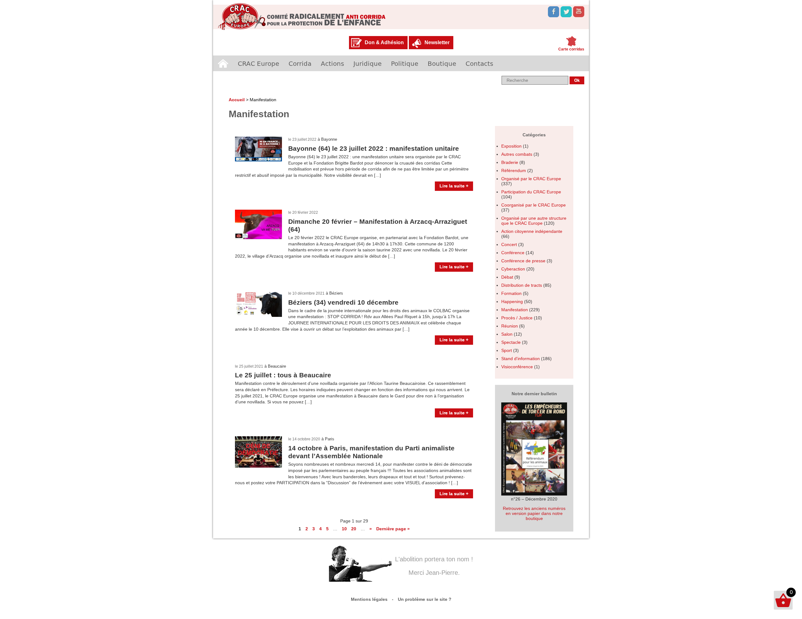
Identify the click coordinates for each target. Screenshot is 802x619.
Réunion (509, 325)
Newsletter (437, 42)
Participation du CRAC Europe (531, 191)
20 (353, 528)
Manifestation (514, 309)
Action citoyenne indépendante (531, 231)
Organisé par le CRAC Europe (531, 178)
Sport (506, 350)
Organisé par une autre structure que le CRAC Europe (533, 221)
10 (344, 528)
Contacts (479, 63)
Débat (507, 277)
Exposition (511, 146)
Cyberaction (513, 268)
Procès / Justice (517, 317)
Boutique (442, 63)
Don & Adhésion (384, 42)
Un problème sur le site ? (424, 599)
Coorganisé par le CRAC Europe (533, 204)
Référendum (513, 170)
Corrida (300, 63)
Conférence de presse (523, 260)
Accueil (223, 63)
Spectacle (511, 342)
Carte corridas (571, 49)
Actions (332, 63)
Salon (507, 334)
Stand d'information (520, 358)
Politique (404, 63)
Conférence (512, 252)
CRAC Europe (258, 63)
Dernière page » (393, 528)
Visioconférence (517, 366)
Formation (511, 293)
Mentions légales (369, 599)
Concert (509, 244)
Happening (512, 301)
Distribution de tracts (521, 285)
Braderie (509, 162)
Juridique (367, 63)
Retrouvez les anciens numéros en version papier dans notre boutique (534, 513)
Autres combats (516, 154)
